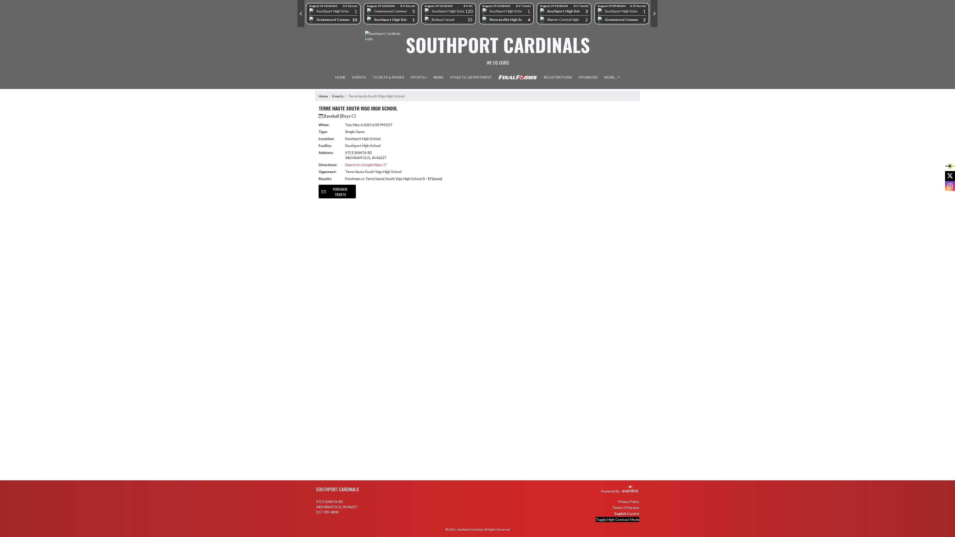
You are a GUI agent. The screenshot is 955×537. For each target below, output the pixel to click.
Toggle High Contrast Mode (617, 519)
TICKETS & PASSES (388, 77)
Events (338, 96)
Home (323, 96)
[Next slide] (654, 13)
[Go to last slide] (300, 13)
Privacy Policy (628, 501)
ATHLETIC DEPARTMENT (471, 77)
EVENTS (359, 77)
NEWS (438, 77)
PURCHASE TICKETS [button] (340, 191)
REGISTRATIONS (558, 77)
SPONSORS (588, 77)
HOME (340, 77)
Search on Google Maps (364, 165)
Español (633, 513)
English (620, 513)
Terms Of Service (625, 507)
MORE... (610, 77)
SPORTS (418, 77)
